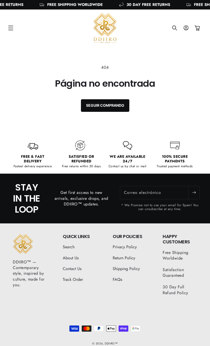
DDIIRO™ (111, 343)
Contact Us (72, 269)
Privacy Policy (125, 247)
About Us (71, 258)
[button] (10, 28)
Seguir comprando (105, 105)
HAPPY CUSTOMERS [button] (176, 239)
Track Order (73, 279)
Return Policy (124, 258)
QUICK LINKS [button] (76, 236)
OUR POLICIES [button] (127, 236)
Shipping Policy (126, 269)
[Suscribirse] (194, 192)
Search (69, 247)
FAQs (117, 279)
